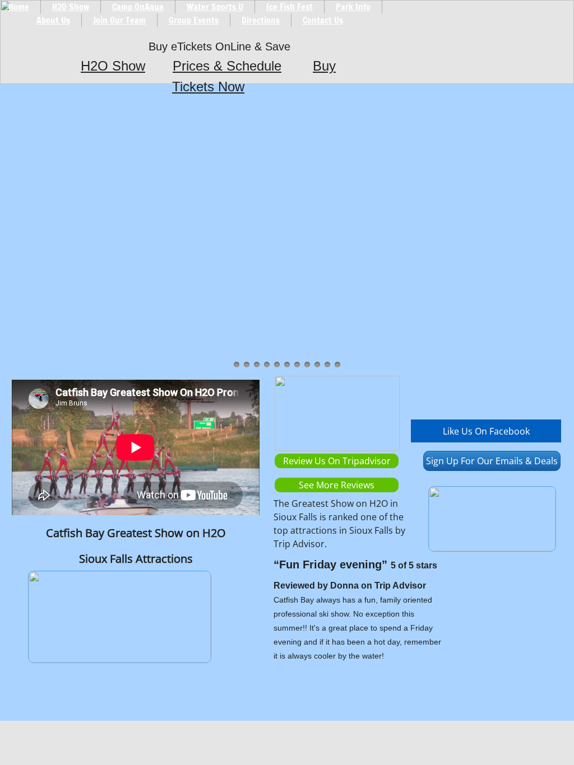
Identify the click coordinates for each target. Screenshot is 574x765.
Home (18, 7)
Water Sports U (215, 7)
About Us (53, 20)
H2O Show (113, 65)
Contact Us (323, 20)
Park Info (353, 7)
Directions (261, 20)
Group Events (194, 20)
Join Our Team (119, 20)
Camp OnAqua (138, 7)
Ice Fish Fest (289, 7)
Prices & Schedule (227, 65)
